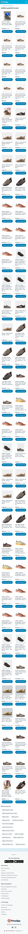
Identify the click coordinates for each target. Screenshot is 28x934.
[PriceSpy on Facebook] (12, 927)
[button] (14, 854)
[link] (7, 22)
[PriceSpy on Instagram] (15, 927)
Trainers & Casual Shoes (8, 5)
